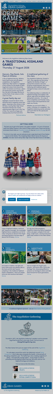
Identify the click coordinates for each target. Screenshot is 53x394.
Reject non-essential (23, 199)
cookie (14, 195)
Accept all (12, 199)
